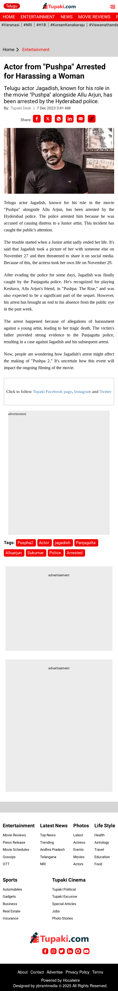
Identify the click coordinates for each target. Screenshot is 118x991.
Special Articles (64, 904)
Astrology (101, 842)
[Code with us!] (78, 951)
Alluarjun (14, 552)
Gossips (9, 857)
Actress (79, 842)
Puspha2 (26, 542)
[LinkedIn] (70, 119)
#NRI (27, 25)
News (67, 16)
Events (78, 849)
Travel (99, 849)
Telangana (48, 857)
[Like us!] (45, 951)
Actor (44, 542)
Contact (37, 972)
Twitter (105, 391)
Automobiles (12, 889)
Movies (79, 857)
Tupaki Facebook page (52, 391)
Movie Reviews (94, 16)
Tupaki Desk (21, 108)
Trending (47, 842)
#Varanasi (10, 25)
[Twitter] (48, 119)
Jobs (56, 911)
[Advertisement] (59, 476)
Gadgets (9, 896)
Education (102, 857)
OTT (6, 864)
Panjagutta (86, 542)
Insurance (10, 918)
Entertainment (38, 16)
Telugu (11, 6)
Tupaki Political (64, 889)
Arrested (75, 552)
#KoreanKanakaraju (67, 25)
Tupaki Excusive (64, 896)
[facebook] (37, 119)
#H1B (41, 25)
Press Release (14, 842)
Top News (48, 835)
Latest (78, 835)
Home (9, 16)
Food (98, 864)
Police (55, 552)
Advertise (55, 972)
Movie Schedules (16, 849)
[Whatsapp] (59, 119)
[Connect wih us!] (70, 951)
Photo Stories (62, 918)
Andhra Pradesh (52, 849)
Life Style (104, 825)
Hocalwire (71, 980)
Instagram (82, 391)
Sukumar (36, 552)
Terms (97, 972)
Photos (81, 825)
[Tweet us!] (53, 951)
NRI (43, 864)
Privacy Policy (77, 972)
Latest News (54, 825)
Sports (10, 880)
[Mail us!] (86, 951)
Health (99, 835)
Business (10, 904)
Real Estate (11, 911)
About (23, 972)
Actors (78, 864)
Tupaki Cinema (69, 880)
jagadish (63, 542)
